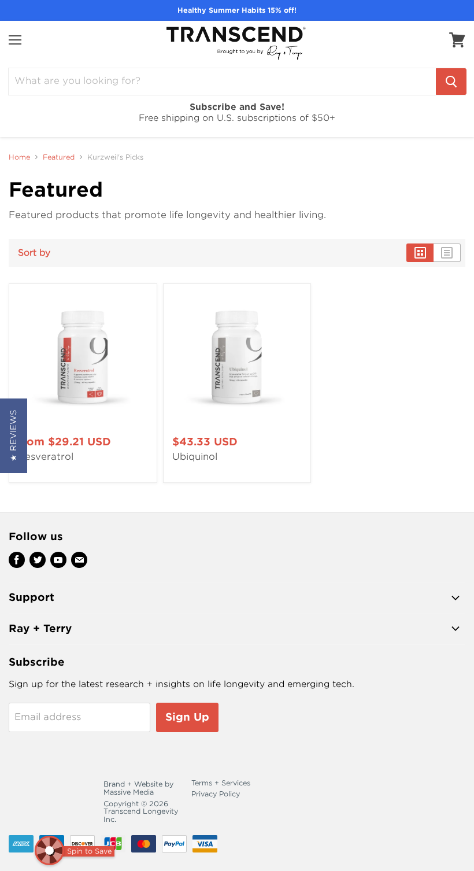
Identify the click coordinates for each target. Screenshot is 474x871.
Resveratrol (45, 456)
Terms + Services (220, 782)
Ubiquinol (194, 456)
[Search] (451, 81)
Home (19, 157)
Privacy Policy (215, 793)
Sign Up (187, 717)
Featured (59, 157)
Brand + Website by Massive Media (138, 788)
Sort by (34, 253)
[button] (13, 435)
